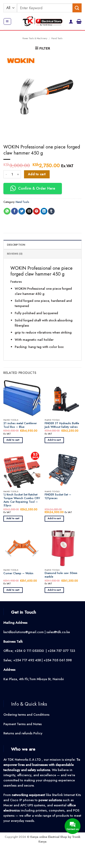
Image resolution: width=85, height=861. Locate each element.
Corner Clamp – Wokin (18, 573)
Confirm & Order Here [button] (36, 188)
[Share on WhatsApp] (7, 211)
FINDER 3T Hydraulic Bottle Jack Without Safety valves (62, 425)
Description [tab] (16, 244)
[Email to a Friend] (29, 211)
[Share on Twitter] (21, 211)
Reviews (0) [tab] (15, 253)
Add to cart (37, 174)
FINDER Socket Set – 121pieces (58, 496)
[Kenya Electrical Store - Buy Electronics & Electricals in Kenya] (42, 21)
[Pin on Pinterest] (36, 211)
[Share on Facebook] (14, 211)
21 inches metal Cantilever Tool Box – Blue (20, 425)
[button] (7, 21)
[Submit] (77, 7)
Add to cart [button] (13, 440)
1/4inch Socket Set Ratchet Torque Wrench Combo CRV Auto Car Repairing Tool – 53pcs (21, 500)
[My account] (71, 21)
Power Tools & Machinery (34, 38)
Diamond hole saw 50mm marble (61, 575)
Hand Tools (57, 38)
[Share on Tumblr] (51, 211)
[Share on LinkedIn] (44, 211)
